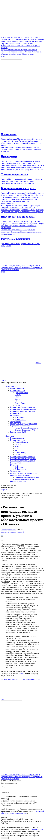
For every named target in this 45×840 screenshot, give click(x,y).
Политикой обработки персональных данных (22, 812)
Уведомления (15, 422)
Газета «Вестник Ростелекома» (27, 428)
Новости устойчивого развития (22, 407)
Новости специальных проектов (23, 409)
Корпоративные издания (20, 426)
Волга (17, 399)
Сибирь (18, 395)
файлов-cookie (37, 829)
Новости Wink (15, 413)
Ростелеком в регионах (15, 238)
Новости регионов (17, 391)
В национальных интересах (18, 188)
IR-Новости (19, 418)
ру (2, 56)
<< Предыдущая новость (10, 679)
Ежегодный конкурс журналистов (23, 424)
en (4, 56)
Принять (5, 838)
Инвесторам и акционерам (17, 216)
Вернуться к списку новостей (12, 532)
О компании (8, 134)
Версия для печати (8, 530)
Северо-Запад (20, 403)
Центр (17, 405)
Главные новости (17, 389)
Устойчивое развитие (14, 174)
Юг (16, 401)
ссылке (21, 673)
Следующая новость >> (31, 679)
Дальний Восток (21, 393)
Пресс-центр (9, 156)
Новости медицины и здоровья (22, 411)
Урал (17, 397)
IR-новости (14, 415)
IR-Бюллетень (20, 420)
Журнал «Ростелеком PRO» (25, 430)
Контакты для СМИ (18, 432)
